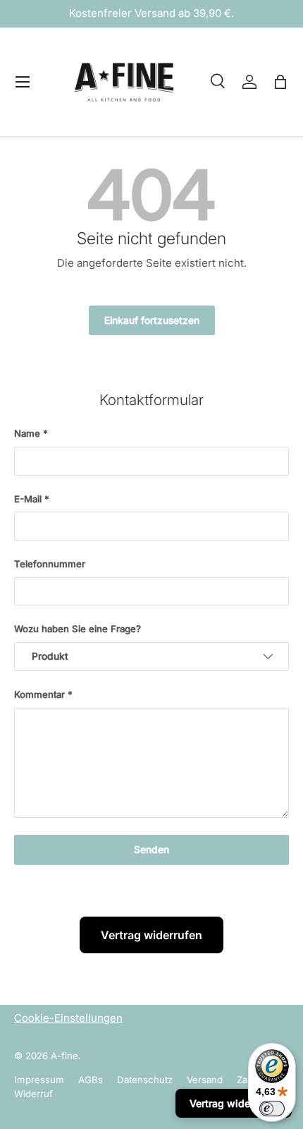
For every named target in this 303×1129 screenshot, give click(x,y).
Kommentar (39, 694)
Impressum (39, 1079)
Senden (151, 849)
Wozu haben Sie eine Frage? (77, 628)
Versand (205, 1079)
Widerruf (33, 1093)
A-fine (64, 1055)
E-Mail (28, 499)
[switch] (272, 1108)
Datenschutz (145, 1079)
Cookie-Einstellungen (68, 1018)
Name (27, 433)
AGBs (90, 1079)
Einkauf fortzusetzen (151, 320)
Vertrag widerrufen (151, 935)
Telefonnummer (49, 563)
